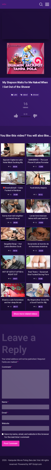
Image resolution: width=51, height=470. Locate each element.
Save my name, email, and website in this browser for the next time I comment (26, 435)
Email (5, 413)
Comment (7, 367)
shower (36, 95)
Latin (15, 95)
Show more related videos (25, 314)
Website (5, 423)
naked (24, 95)
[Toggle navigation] (47, 4)
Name (5, 402)
